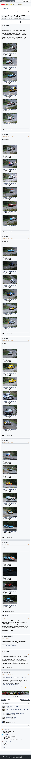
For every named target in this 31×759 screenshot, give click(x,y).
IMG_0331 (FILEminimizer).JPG (10, 95)
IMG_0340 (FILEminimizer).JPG (10, 109)
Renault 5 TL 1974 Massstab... (12, 721)
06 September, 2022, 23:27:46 (7, 674)
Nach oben (3, 699)
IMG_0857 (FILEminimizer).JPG (10, 577)
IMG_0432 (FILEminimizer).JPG (10, 225)
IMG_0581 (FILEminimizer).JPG (10, 327)
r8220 (14, 717)
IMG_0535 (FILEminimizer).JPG (10, 299)
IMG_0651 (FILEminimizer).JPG (10, 373)
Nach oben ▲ (26, 756)
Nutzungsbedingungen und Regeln (16, 756)
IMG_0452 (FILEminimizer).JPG (10, 257)
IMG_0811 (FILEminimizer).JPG (10, 503)
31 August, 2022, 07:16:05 (6, 653)
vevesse (22, 713)
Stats (3, 725)
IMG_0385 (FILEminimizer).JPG (10, 183)
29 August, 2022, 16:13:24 (8, 340)
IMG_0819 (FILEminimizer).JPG (10, 531)
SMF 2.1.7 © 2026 (12, 757)
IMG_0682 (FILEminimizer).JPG (10, 387)
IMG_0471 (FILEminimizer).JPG (10, 271)
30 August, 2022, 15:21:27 (6, 618)
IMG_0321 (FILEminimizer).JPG (10, 81)
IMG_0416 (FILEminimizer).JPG (10, 197)
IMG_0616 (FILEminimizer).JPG (10, 359)
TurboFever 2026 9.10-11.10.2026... (14, 709)
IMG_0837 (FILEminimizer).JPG (10, 563)
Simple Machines (19, 757)
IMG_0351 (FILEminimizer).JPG (10, 123)
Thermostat (8, 717)
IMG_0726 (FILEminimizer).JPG (10, 401)
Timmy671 (6, 25)
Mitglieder (6, 729)
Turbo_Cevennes (8, 616)
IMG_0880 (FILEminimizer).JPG (10, 605)
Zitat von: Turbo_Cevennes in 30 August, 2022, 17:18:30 (15, 677)
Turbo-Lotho (6, 672)
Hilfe (8, 756)
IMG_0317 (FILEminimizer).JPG (10, 67)
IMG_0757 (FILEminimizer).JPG (10, 461)
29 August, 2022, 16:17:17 (8, 544)
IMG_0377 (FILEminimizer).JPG (10, 169)
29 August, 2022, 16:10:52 (8, 238)
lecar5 (22, 721)
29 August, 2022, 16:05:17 (8, 27)
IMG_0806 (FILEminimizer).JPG (10, 489)
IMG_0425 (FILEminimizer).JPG (10, 211)
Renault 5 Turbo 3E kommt (12, 713)
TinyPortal (4, 756)
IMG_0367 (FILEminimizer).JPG (10, 155)
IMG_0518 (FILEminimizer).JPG (10, 285)
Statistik (6, 734)
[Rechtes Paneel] (28, 11)
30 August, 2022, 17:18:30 (6, 638)
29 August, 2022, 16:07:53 (8, 136)
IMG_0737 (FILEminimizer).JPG (10, 415)
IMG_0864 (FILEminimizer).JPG (10, 591)
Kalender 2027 (9, 706)
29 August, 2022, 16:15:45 (8, 442)
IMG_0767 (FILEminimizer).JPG (10, 475)
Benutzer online (8, 741)
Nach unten (3, 21)
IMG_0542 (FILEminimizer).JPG (10, 313)
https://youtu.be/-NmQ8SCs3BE (9, 645)
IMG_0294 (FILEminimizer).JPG (10, 53)
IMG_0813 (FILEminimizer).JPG (10, 517)
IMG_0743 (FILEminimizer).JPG (10, 429)
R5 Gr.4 (16, 706)
